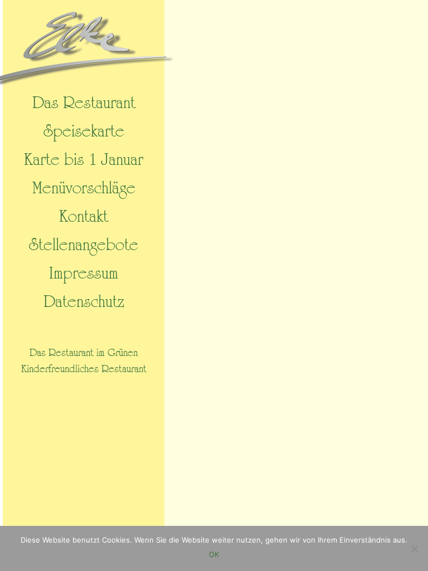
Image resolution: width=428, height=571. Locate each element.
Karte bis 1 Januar (83, 160)
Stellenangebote (83, 245)
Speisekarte (83, 131)
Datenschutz (83, 302)
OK (214, 554)
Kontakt (83, 216)
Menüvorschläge (83, 188)
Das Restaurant (83, 101)
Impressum (83, 273)
